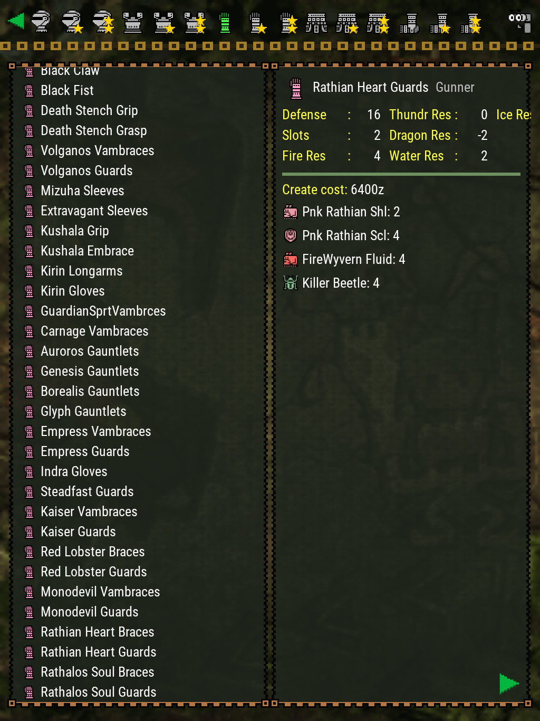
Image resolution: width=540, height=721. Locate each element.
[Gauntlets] (226, 21)
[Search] (519, 21)
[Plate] (134, 21)
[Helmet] (42, 21)
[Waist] (318, 21)
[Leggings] (409, 21)
